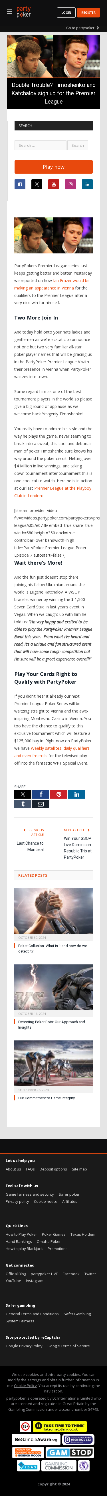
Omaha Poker (49, 1241)
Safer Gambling (77, 1313)
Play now (53, 166)
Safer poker (69, 1194)
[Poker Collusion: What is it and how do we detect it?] (53, 914)
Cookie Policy (25, 1385)
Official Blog (16, 1273)
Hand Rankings (19, 1241)
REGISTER (88, 13)
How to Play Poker (21, 1234)
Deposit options (53, 1169)
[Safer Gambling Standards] (84, 1470)
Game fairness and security (30, 1194)
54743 (93, 1409)
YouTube (13, 1280)
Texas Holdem (82, 1234)
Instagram (34, 1280)
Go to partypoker (80, 27)
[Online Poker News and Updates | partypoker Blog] (24, 10)
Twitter (90, 1273)
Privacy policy (17, 1201)
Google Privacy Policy (24, 1345)
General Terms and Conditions (32, 1313)
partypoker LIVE (44, 1273)
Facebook (71, 1273)
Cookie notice (45, 1201)
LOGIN (66, 13)
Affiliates (69, 1201)
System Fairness (20, 1321)
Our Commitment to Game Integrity (46, 1098)
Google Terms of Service (68, 1345)
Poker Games (54, 1234)
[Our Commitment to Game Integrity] (53, 1066)
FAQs (30, 1169)
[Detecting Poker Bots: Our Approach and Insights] (53, 990)
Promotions (58, 1248)
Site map (79, 1169)
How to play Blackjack (24, 1248)
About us (13, 1169)
